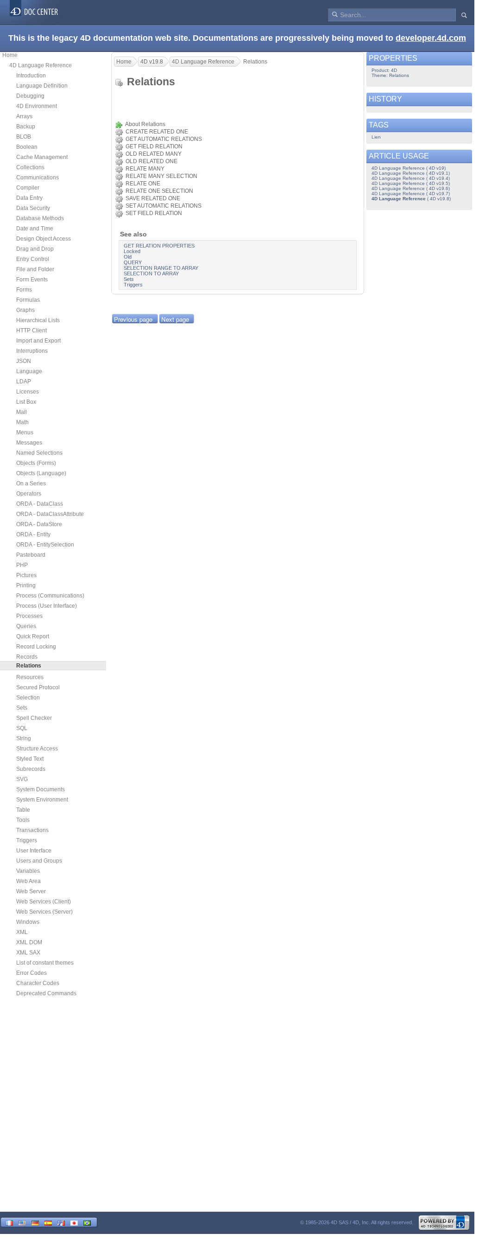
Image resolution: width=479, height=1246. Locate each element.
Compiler (27, 187)
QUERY (133, 262)
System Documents (40, 789)
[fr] (9, 1222)
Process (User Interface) (46, 606)
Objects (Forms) (36, 463)
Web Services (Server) (44, 912)
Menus (24, 432)
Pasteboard (30, 555)
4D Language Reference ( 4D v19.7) (411, 193)
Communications (37, 177)
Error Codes (31, 973)
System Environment (42, 799)
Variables (28, 871)
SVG (22, 779)
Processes (29, 616)
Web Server (31, 891)
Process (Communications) (50, 595)
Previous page (133, 319)
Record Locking (36, 646)
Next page (175, 319)
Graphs (25, 310)
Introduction (31, 75)
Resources (30, 677)
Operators (28, 493)
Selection (28, 697)
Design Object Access (43, 238)
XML (22, 932)
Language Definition (42, 86)
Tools (23, 820)
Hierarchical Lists (38, 320)
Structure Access (37, 748)
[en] (22, 1222)
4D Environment (36, 106)
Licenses (27, 391)
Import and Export (38, 340)
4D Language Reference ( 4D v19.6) (411, 188)
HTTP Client (31, 330)
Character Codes (37, 983)
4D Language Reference (40, 65)
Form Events (32, 279)
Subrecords (30, 769)
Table (23, 810)
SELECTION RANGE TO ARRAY (161, 268)
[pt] (87, 1222)
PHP (22, 565)
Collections (30, 167)
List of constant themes (45, 963)
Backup (25, 126)
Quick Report (32, 636)
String (23, 738)
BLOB (23, 137)
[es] (48, 1222)
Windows (27, 922)
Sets (21, 708)
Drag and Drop (35, 249)
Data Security (33, 208)
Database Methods (40, 218)
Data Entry (29, 198)
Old (128, 257)
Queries (26, 626)
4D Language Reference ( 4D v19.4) (411, 178)
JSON (23, 361)
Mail (21, 412)
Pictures (26, 575)
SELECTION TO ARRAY (151, 273)
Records (27, 657)
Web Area (28, 881)
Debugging (30, 96)
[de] (35, 1222)
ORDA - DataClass (39, 504)
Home (10, 55)
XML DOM (29, 942)
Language (29, 371)
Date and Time (34, 228)
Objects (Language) (41, 473)
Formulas (28, 300)
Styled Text (30, 759)
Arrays (24, 116)
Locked (132, 251)
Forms (24, 289)
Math (22, 422)
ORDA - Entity (33, 534)
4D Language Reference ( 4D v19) (409, 168)
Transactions (32, 830)
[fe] (61, 1222)
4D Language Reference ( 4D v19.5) (411, 183)
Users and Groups (39, 861)
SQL (21, 728)
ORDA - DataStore (39, 524)
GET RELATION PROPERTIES (159, 245)
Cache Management (42, 157)
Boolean (27, 147)
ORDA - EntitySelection (45, 544)
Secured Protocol (38, 687)
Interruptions (32, 351)
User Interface (33, 850)
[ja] (74, 1222)
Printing (26, 585)
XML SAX (28, 952)
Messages (29, 442)
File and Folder (35, 269)
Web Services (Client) (43, 901)
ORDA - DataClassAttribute (50, 514)
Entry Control (32, 259)
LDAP (23, 381)
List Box (26, 402)
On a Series (31, 483)
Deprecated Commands (46, 993)
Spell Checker (34, 718)
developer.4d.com (431, 38)
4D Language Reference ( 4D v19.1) (411, 173)
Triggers (26, 840)
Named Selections (39, 453)
